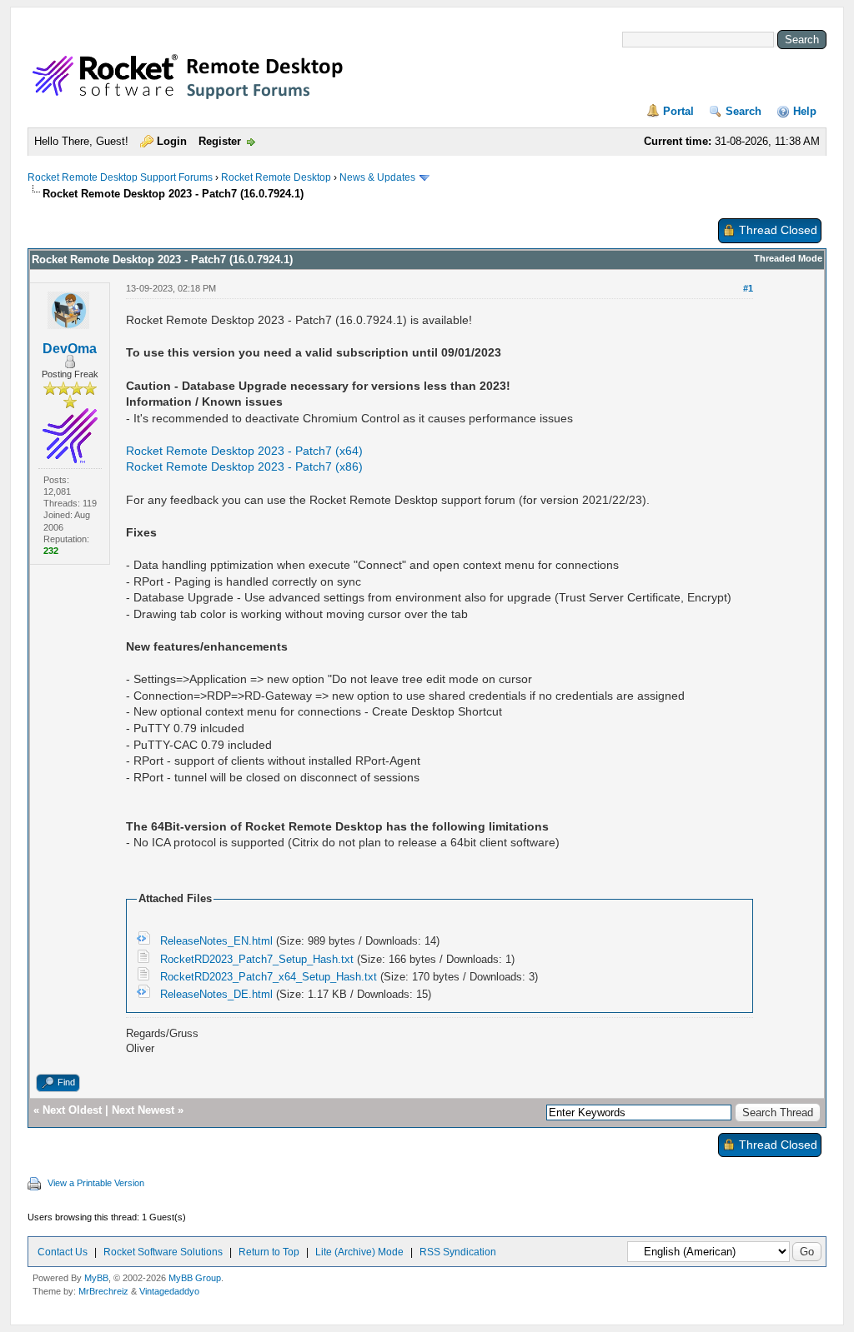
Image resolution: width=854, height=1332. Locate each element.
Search (743, 111)
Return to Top (269, 1252)
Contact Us (63, 1252)
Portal (678, 111)
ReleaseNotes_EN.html (216, 941)
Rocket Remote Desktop (276, 177)
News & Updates (377, 177)
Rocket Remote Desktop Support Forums (120, 177)
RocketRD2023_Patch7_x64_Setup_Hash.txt (268, 976)
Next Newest (143, 1110)
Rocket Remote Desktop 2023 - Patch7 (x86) (244, 466)
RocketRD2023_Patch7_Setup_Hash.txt (257, 959)
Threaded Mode (788, 258)
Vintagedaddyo (169, 1291)
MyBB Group (194, 1278)
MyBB (96, 1278)
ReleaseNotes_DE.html (216, 994)
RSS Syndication (457, 1252)
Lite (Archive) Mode (359, 1252)
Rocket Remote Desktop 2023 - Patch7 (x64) (244, 450)
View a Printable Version (96, 1183)
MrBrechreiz (103, 1291)
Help (804, 111)
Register (219, 141)
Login (172, 141)
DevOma (70, 349)
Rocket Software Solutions (163, 1252)
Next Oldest (72, 1110)
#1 (748, 288)
